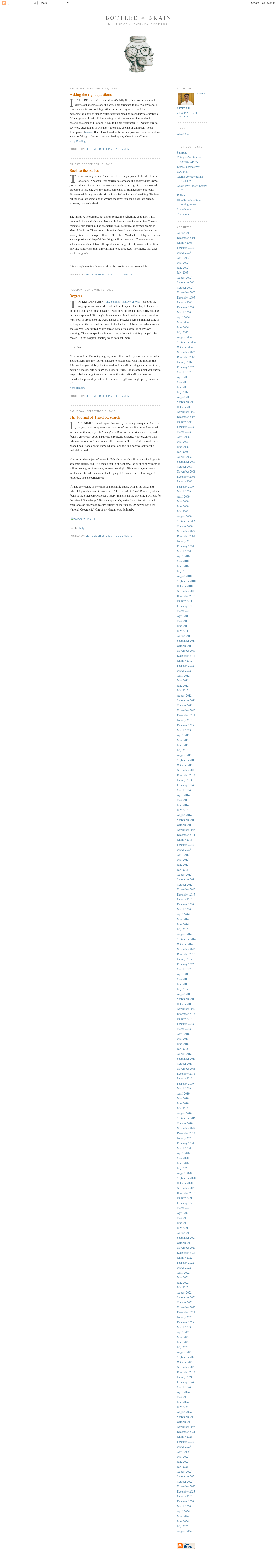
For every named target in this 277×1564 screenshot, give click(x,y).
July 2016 (182, 929)
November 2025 (186, 1486)
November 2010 (186, 591)
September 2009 (186, 521)
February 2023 (185, 1322)
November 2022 (186, 1307)
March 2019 (184, 1088)
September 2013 (186, 760)
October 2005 (185, 287)
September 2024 (186, 1417)
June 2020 (183, 1163)
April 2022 (183, 1272)
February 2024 (185, 1382)
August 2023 (184, 1352)
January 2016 (184, 899)
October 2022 (185, 1302)
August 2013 (184, 755)
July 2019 (182, 1108)
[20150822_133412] (83, 519)
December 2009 (186, 536)
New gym (182, 171)
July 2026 (182, 1526)
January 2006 (184, 302)
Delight (181, 195)
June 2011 (183, 626)
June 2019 (183, 1103)
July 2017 (182, 989)
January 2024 (184, 1377)
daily (81, 528)
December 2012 (186, 715)
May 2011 (183, 621)
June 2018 (183, 1044)
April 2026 (183, 1511)
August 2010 (184, 576)
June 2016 (183, 924)
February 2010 (185, 546)
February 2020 (185, 1143)
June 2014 (183, 805)
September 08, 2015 (99, 396)
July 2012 (182, 690)
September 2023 (186, 1357)
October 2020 (185, 1183)
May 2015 (183, 859)
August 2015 (184, 874)
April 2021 (183, 1213)
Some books (184, 209)
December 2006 (186, 357)
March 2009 (184, 491)
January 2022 (184, 1257)
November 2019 (186, 1128)
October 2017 (185, 1004)
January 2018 (184, 1019)
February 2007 (185, 367)
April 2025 (183, 1452)
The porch (183, 214)
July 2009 (182, 511)
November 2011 (186, 650)
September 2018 (186, 1058)
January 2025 (184, 1437)
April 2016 (183, 914)
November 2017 (186, 1009)
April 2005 (183, 258)
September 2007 (186, 402)
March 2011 (184, 611)
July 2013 (182, 750)
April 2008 (183, 437)
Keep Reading (78, 141)
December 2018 (186, 1073)
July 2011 (182, 631)
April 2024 (183, 1392)
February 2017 (185, 964)
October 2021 (185, 1243)
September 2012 (186, 700)
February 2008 (185, 427)
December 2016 (186, 954)
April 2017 (183, 974)
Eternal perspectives (188, 167)
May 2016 (183, 919)
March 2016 (184, 909)
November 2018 (186, 1068)
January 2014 (184, 780)
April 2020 (183, 1153)
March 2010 (184, 551)
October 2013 (185, 765)
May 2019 (183, 1098)
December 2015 (186, 894)
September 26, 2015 (99, 149)
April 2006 (183, 317)
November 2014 (186, 830)
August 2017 (184, 994)
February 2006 (185, 307)
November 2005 (186, 292)
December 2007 (186, 417)
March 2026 (184, 1506)
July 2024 (182, 1407)
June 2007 (183, 387)
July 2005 (182, 272)
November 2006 (186, 352)
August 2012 (184, 695)
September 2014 (186, 820)
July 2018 (182, 1048)
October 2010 (185, 586)
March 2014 (184, 790)
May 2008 (183, 441)
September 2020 (186, 1178)
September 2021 (186, 1238)
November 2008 (186, 471)
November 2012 (186, 710)
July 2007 (182, 392)
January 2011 (184, 601)
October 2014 (185, 825)
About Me (183, 134)
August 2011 (184, 636)
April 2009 (183, 496)
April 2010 (183, 556)
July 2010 (182, 571)
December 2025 (186, 1491)
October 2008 (185, 466)
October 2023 (185, 1362)
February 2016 (185, 904)
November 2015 (186, 889)
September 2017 (186, 999)
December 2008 (186, 476)
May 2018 (183, 1039)
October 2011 (185, 646)
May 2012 (183, 680)
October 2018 (185, 1063)
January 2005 (184, 242)
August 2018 (184, 1054)
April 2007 (183, 377)
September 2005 (186, 282)
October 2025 (185, 1481)
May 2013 (183, 740)
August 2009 (184, 516)
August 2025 (184, 1471)
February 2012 (185, 665)
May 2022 (183, 1277)
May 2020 (183, 1158)
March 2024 (184, 1387)
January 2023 (184, 1317)
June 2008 (183, 447)
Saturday (182, 152)
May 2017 (183, 979)
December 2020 (186, 1193)
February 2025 (185, 1442)
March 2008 (184, 432)
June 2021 (183, 1223)
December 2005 (186, 297)
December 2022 (186, 1312)
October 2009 (185, 526)
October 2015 (185, 884)
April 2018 (183, 1034)
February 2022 (185, 1262)
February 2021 (185, 1203)
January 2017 (184, 959)
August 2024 (184, 1412)
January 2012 (184, 660)
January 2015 (184, 839)
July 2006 (182, 332)
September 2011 (186, 640)
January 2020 (184, 1138)
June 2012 (183, 685)
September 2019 (186, 1118)
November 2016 (186, 949)
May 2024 (183, 1397)
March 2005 (184, 252)
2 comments (124, 149)
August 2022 (184, 1292)
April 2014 (183, 795)
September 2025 (186, 1476)
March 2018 (184, 1029)
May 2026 (183, 1516)
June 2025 (183, 1461)
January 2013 (184, 720)
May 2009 (183, 501)
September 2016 (186, 939)
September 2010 (186, 581)
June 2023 (183, 1342)
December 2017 (186, 1014)
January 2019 (184, 1078)
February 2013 (185, 725)
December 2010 (186, 596)
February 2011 (185, 606)
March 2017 (184, 969)
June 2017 (183, 984)
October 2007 (185, 407)
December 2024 (186, 1432)
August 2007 (184, 397)
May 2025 (183, 1456)
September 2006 (186, 342)
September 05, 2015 (99, 536)
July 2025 (182, 1466)
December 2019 (186, 1133)
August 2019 (184, 1113)
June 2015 (183, 864)
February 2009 (185, 486)
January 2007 (184, 362)
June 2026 (183, 1521)
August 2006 (184, 337)
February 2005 (185, 248)
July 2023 (182, 1347)
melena (89, 132)
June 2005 (183, 267)
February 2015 (185, 845)
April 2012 (183, 675)
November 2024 (186, 1427)
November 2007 (186, 412)
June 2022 (183, 1282)
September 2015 (186, 879)
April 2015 (183, 855)
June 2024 (183, 1402)
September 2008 (186, 461)
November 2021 (186, 1247)
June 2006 (183, 327)
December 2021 (186, 1253)
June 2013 (183, 745)
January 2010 (184, 541)
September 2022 (186, 1297)
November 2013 (186, 770)
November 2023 (186, 1367)
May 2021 (183, 1218)
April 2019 (183, 1093)
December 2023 (186, 1372)
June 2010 (183, 566)
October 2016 (185, 944)
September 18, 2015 (99, 274)
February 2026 (185, 1501)
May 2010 (183, 561)
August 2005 (184, 277)
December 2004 (186, 238)
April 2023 (183, 1332)
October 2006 (185, 347)
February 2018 (185, 1024)
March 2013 (184, 730)
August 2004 (184, 233)
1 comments (124, 274)
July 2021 (182, 1228)
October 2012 (185, 705)
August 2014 (184, 815)
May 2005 (183, 262)
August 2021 (184, 1233)
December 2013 (186, 775)
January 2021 (184, 1198)
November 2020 (186, 1188)
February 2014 (185, 785)
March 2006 (184, 312)
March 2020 (184, 1148)
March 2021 (184, 1208)
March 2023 (184, 1327)
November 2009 (186, 531)
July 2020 (182, 1168)
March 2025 (184, 1446)
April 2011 (183, 616)
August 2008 (184, 457)
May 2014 (183, 800)
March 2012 (184, 670)
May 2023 (183, 1337)
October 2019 (185, 1123)
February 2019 (185, 1083)
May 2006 (183, 322)
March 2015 (184, 849)
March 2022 (184, 1267)
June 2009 (183, 506)
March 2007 (184, 372)
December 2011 (186, 656)
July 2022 (182, 1287)
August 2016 (184, 934)
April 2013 (183, 735)
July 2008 (182, 451)
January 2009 (184, 481)
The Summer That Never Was (122, 301)
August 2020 (184, 1173)
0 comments (124, 396)
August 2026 (184, 1531)
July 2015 (182, 869)
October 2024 (185, 1422)
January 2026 (184, 1496)
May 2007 (183, 382)
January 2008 (184, 422)
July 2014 (182, 810)
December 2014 (186, 835)
